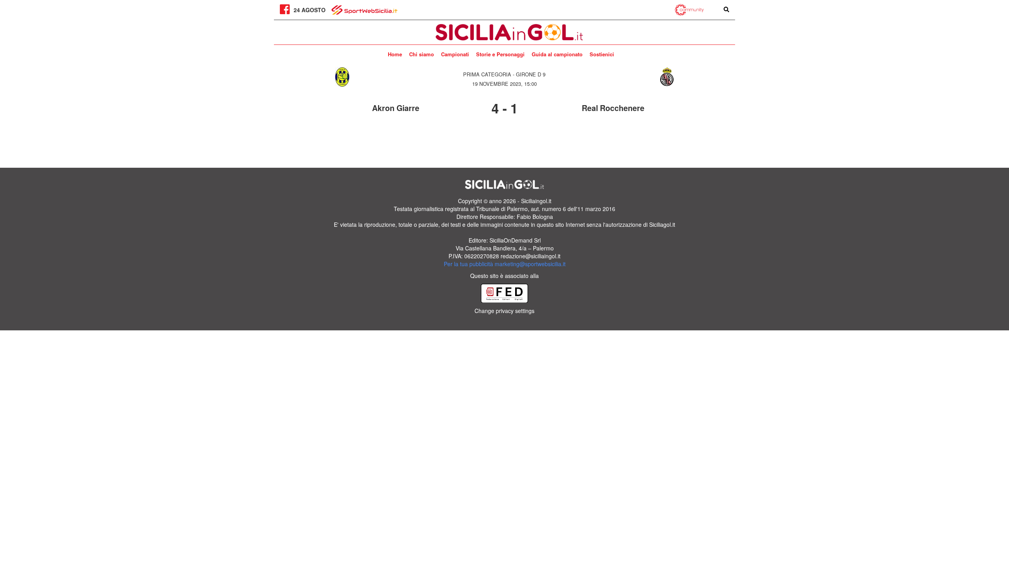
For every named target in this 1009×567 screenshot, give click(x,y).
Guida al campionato (557, 54)
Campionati (455, 54)
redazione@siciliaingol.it (530, 256)
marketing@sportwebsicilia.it (530, 264)
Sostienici (602, 54)
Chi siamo (421, 54)
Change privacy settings (504, 311)
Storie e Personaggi (500, 54)
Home (395, 54)
